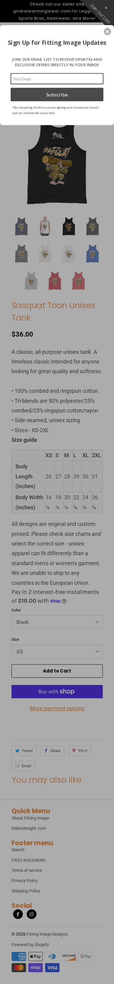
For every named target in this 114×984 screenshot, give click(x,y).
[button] (107, 31)
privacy (57, 147)
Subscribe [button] (57, 94)
